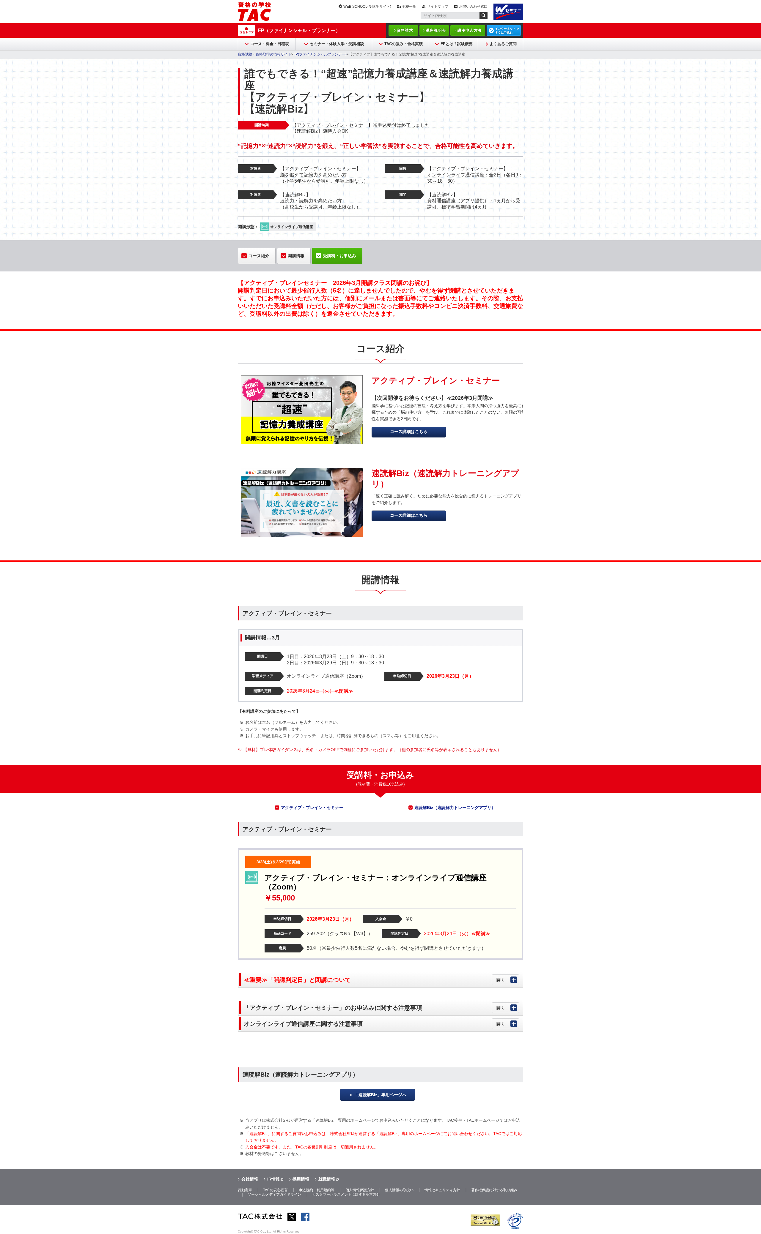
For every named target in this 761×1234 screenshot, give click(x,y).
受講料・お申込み (339, 255)
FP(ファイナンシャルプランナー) (320, 54)
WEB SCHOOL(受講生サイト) (367, 6)
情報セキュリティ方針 (442, 1190)
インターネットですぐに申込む (507, 30)
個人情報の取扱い (399, 1190)
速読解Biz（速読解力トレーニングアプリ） (455, 807)
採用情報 (301, 1179)
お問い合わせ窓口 (473, 6)
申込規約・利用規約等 (316, 1190)
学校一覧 (409, 6)
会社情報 (249, 1179)
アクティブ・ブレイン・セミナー (312, 807)
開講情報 (296, 255)
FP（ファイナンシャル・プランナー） (299, 30)
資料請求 (405, 30)
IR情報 (273, 1179)
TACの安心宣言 (275, 1190)
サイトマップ (437, 6)
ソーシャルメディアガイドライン (274, 1194)
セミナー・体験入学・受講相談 (337, 44)
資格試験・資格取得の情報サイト (264, 54)
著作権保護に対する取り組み (494, 1190)
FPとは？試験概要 (457, 44)
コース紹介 (259, 255)
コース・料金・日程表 (269, 44)
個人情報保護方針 (359, 1190)
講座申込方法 (469, 30)
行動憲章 (245, 1190)
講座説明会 (436, 30)
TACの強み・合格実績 (403, 44)
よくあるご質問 (503, 44)
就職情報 (326, 1179)
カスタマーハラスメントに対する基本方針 (346, 1194)
